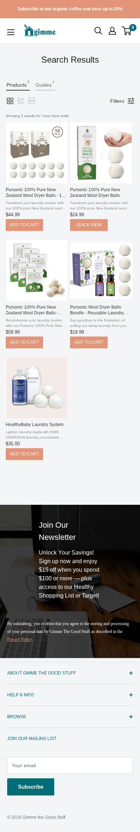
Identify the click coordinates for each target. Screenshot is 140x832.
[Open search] (98, 31)
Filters (117, 101)
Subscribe (30, 787)
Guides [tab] (45, 84)
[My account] (112, 31)
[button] (126, 30)
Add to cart (24, 224)
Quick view (89, 224)
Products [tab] (17, 84)
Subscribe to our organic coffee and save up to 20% (70, 8)
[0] (126, 30)
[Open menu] (10, 32)
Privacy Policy (20, 639)
